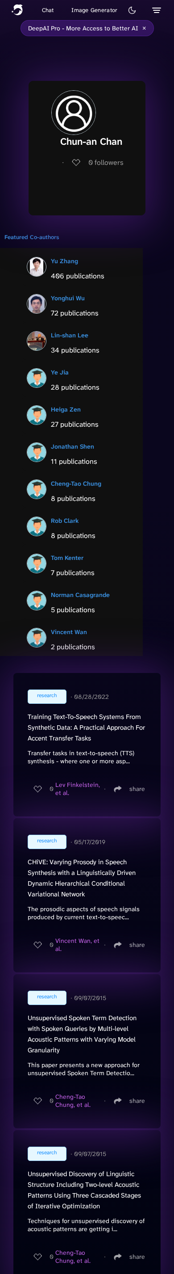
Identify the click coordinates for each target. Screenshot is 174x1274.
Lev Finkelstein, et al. (77, 789)
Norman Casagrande (80, 595)
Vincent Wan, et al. (77, 945)
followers (106, 162)
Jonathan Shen (72, 446)
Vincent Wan (69, 632)
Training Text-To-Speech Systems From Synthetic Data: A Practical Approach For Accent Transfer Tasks (86, 727)
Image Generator (94, 10)
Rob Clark (65, 521)
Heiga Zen (66, 409)
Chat (48, 10)
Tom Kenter (67, 558)
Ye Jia (60, 372)
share (137, 789)
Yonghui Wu (68, 298)
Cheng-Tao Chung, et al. (73, 1101)
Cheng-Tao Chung (76, 483)
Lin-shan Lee (69, 335)
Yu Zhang (64, 261)
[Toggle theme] (132, 10)
